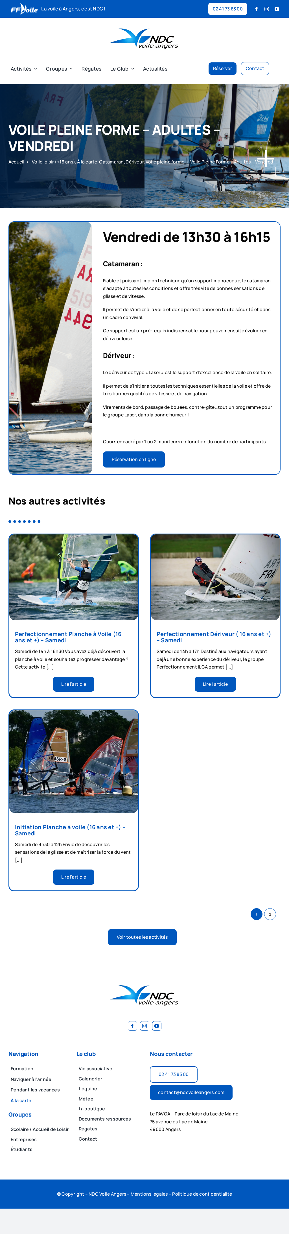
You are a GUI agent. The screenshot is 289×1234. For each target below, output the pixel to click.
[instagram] (266, 9)
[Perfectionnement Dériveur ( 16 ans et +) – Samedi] (215, 538)
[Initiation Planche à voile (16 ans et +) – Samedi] (73, 714)
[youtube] (277, 9)
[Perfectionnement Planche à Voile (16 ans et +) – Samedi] (73, 538)
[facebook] (256, 9)
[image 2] (144, 24)
